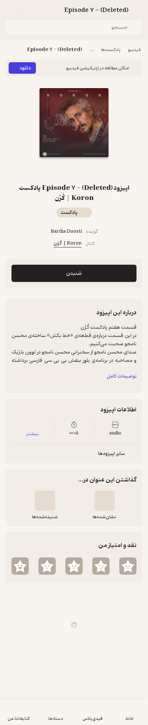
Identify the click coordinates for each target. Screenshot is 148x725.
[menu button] (10, 10)
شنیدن (74, 273)
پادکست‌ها (111, 49)
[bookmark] (82, 170)
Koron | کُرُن (68, 243)
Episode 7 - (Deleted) (54, 50)
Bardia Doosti (66, 231)
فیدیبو (134, 49)
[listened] (45, 501)
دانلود (25, 68)
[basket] (27, 10)
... (91, 49)
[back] (138, 10)
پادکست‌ (69, 212)
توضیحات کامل (122, 376)
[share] (65, 170)
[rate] (128, 566)
